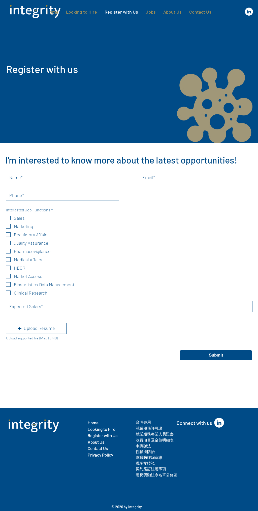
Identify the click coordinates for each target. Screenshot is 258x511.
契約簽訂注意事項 (151, 468)
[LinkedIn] (249, 12)
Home (93, 422)
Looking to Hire (101, 429)
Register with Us (102, 435)
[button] (36, 328)
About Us (96, 441)
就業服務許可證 (149, 428)
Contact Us (98, 448)
